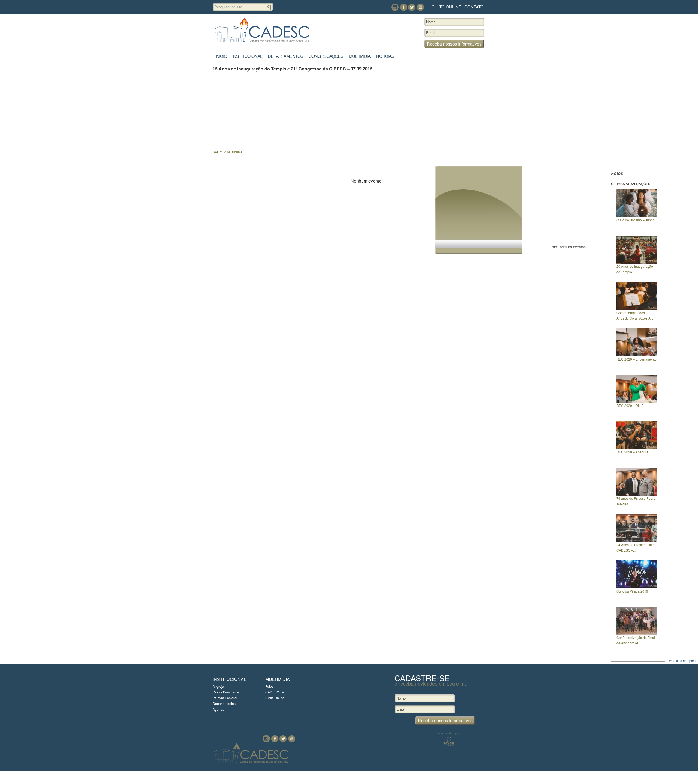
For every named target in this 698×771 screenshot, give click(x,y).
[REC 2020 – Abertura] (636, 447)
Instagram (395, 7)
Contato (474, 7)
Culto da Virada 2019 (632, 591)
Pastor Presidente (226, 692)
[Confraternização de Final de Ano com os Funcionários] (636, 633)
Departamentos (285, 56)
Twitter (412, 7)
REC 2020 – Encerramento (636, 359)
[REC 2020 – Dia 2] (636, 401)
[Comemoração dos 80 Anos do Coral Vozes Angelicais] (636, 308)
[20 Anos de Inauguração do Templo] (636, 262)
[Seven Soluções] (448, 744)
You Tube (420, 7)
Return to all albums (227, 152)
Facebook (403, 7)
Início (221, 56)
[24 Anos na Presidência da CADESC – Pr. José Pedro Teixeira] (636, 540)
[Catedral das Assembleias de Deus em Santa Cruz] (262, 42)
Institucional (247, 56)
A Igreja (218, 686)
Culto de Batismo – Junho (635, 220)
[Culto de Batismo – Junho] (636, 215)
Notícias (385, 56)
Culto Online (446, 7)
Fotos (269, 686)
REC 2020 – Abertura (632, 451)
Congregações (326, 56)
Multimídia (360, 56)
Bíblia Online (274, 697)
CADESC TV (274, 692)
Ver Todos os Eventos (569, 246)
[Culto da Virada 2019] (636, 587)
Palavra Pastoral (225, 697)
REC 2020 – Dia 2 (629, 405)
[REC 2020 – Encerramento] (636, 355)
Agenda (218, 709)
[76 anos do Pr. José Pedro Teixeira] (636, 494)
